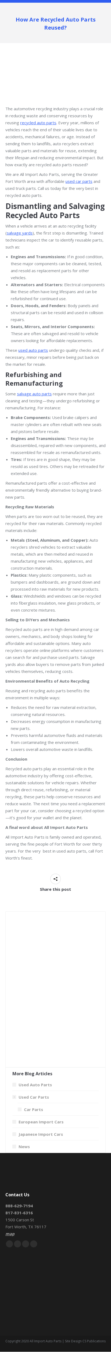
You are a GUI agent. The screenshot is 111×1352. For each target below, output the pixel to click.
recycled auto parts (38, 122)
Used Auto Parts (35, 1084)
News (24, 1146)
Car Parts (33, 1109)
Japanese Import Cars (41, 1134)
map (9, 1233)
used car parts (78, 181)
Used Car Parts (34, 1097)
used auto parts (33, 350)
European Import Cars (41, 1121)
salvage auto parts (34, 393)
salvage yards (20, 233)
